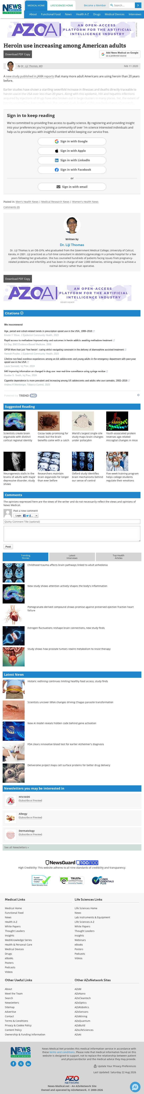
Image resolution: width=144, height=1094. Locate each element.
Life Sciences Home (61, 5)
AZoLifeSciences (84, 1030)
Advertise (10, 1011)
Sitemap (10, 1007)
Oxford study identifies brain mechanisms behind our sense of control (87, 477)
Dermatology (27, 830)
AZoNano (80, 993)
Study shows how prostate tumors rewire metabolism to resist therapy (69, 649)
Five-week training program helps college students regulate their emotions (122, 477)
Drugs (8, 953)
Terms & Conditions (16, 1020)
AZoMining (81, 1016)
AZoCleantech (83, 998)
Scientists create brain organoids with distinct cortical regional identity (18, 437)
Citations (12, 313)
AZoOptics (81, 1002)
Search (9, 998)
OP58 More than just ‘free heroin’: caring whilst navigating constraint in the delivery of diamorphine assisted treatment (64, 349)
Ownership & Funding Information (25, 1034)
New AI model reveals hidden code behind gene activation (62, 723)
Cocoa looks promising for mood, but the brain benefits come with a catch (53, 437)
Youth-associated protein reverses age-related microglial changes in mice (122, 437)
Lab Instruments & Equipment (92, 917)
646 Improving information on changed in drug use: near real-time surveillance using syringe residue (54, 371)
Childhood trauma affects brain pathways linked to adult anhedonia (68, 565)
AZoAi (78, 1034)
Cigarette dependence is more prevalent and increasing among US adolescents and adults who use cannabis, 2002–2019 (65, 380)
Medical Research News (55, 201)
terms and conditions (62, 1052)
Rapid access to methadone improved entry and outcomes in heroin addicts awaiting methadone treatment (58, 340)
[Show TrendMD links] (138, 395)
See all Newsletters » (16, 847)
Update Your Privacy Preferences (116, 1066)
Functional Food (14, 912)
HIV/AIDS (24, 796)
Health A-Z (11, 921)
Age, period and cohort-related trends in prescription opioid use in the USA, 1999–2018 (48, 331)
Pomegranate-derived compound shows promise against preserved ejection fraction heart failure (81, 608)
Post (8, 546)
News (8, 917)
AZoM (78, 989)
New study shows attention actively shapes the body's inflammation (67, 586)
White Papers (13, 926)
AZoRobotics (82, 1007)
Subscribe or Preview (30, 800)
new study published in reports (30, 76)
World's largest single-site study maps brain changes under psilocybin (87, 437)
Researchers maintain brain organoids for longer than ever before (53, 477)
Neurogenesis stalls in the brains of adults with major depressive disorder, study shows (19, 479)
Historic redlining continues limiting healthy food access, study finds (68, 681)
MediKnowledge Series (18, 940)
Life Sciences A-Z (84, 921)
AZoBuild (80, 1025)
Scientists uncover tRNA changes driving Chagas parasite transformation (70, 702)
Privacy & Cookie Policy (18, 1025)
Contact (9, 1016)
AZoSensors (81, 1011)
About (8, 989)
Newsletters (12, 1002)
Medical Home (36, 5)
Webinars (80, 940)
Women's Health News (85, 201)
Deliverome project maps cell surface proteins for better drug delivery (69, 765)
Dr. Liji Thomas (72, 245)
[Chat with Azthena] (135, 1087)
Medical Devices (14, 949)
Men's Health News (27, 201)
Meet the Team (14, 993)
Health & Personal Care (18, 944)
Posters (9, 962)
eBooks (9, 958)
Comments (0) (12, 207)
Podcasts (10, 967)
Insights (9, 935)
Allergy (23, 813)
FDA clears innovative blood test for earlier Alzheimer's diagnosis (66, 744)
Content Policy (13, 1030)
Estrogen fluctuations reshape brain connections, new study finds (66, 628)
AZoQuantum (82, 1020)
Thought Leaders (15, 931)
